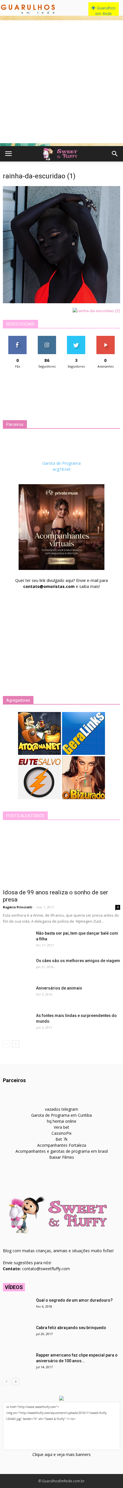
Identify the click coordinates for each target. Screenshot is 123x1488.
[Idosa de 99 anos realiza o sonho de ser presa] (61, 856)
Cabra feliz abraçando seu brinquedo (71, 1327)
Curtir (17, 338)
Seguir (47, 338)
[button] (115, 153)
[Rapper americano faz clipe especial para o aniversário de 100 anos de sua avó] (17, 1362)
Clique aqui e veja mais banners (61, 1454)
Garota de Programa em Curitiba (61, 1115)
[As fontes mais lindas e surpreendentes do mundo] (17, 1023)
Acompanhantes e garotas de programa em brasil (61, 1151)
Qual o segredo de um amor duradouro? (74, 1300)
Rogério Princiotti (17, 907)
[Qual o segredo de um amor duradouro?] (17, 1307)
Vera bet (61, 1127)
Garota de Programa (61, 463)
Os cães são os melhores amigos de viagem (78, 960)
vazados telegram (61, 1109)
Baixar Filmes (61, 1157)
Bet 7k (61, 1139)
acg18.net (62, 469)
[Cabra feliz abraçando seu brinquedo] (17, 1335)
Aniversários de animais (59, 988)
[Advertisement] (61, 81)
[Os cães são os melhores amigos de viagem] (17, 968)
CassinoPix (61, 1133)
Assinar (105, 338)
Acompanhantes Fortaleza (61, 1145)
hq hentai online (61, 1121)
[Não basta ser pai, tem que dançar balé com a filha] (17, 940)
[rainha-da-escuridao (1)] (61, 302)
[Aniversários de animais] (17, 995)
